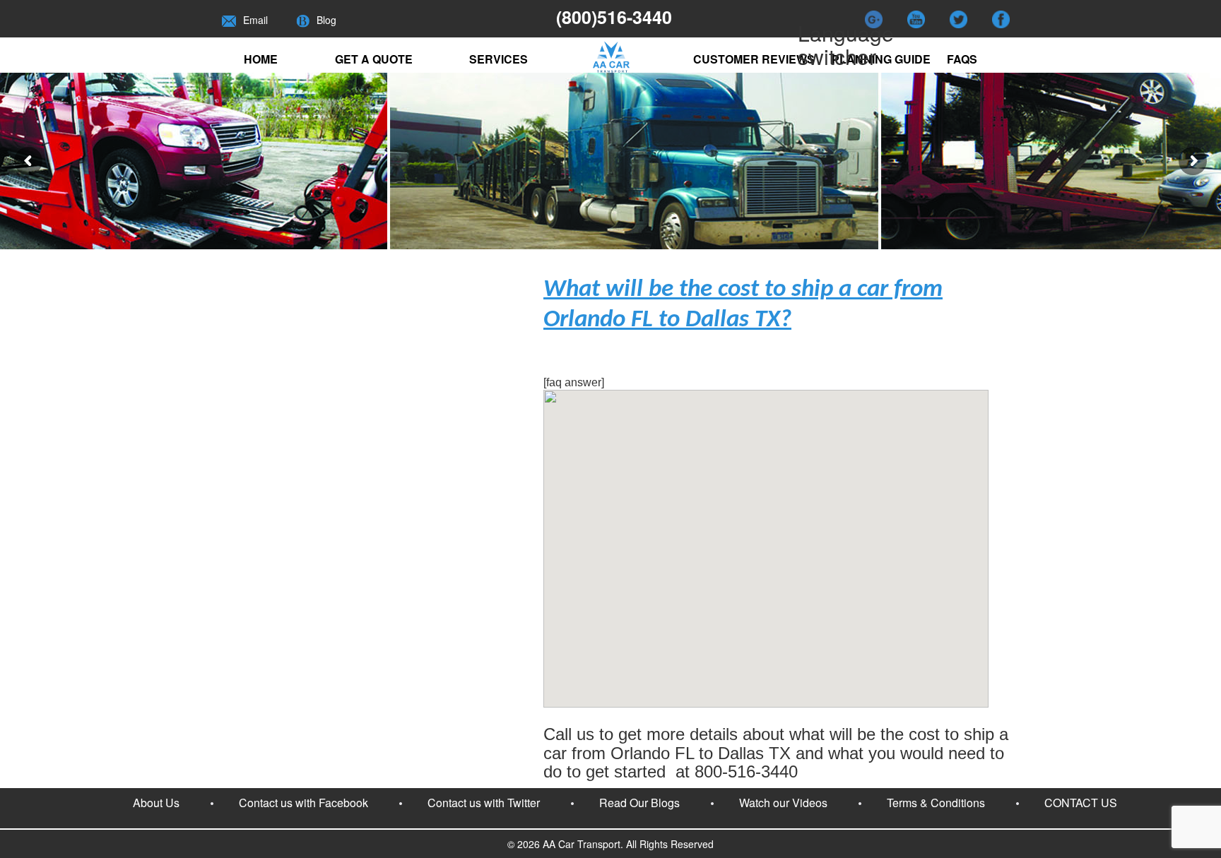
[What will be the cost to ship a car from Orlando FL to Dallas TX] (766, 704)
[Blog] (302, 20)
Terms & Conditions (936, 802)
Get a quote (374, 59)
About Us (156, 802)
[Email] (229, 20)
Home (261, 59)
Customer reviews (754, 59)
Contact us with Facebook (303, 802)
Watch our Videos (783, 802)
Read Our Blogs (639, 802)
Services (498, 59)
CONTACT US (1080, 802)
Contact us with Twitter (483, 802)
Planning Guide (881, 59)
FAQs (962, 59)
